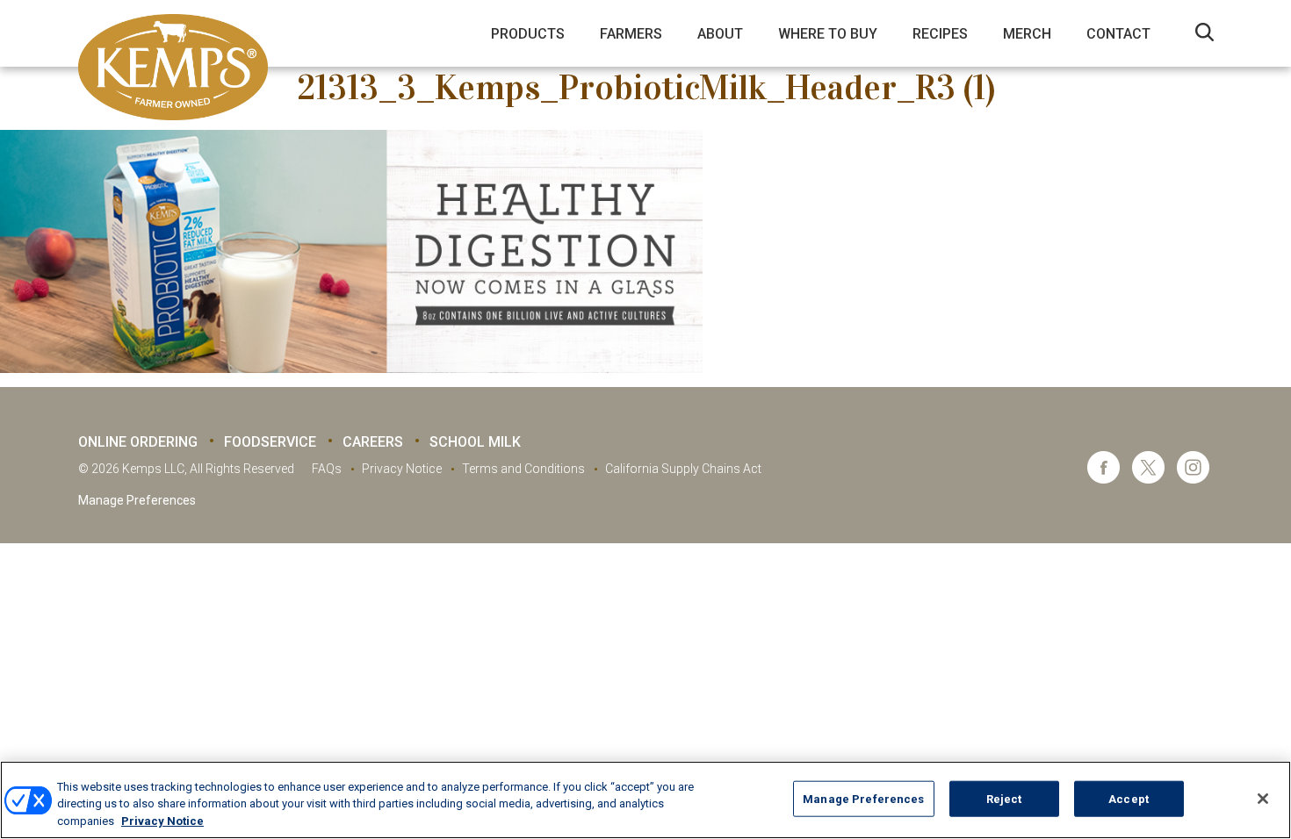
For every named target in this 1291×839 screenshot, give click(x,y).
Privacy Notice (402, 469)
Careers (373, 442)
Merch (1027, 33)
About (720, 33)
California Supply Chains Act (683, 469)
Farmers (631, 33)
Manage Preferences (137, 500)
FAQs (327, 469)
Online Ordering (138, 442)
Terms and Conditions (523, 469)
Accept (1128, 798)
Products (528, 33)
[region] (645, 800)
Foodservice (270, 442)
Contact (1118, 33)
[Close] (1263, 798)
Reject (1004, 798)
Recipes (940, 33)
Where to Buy (827, 33)
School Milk (475, 442)
